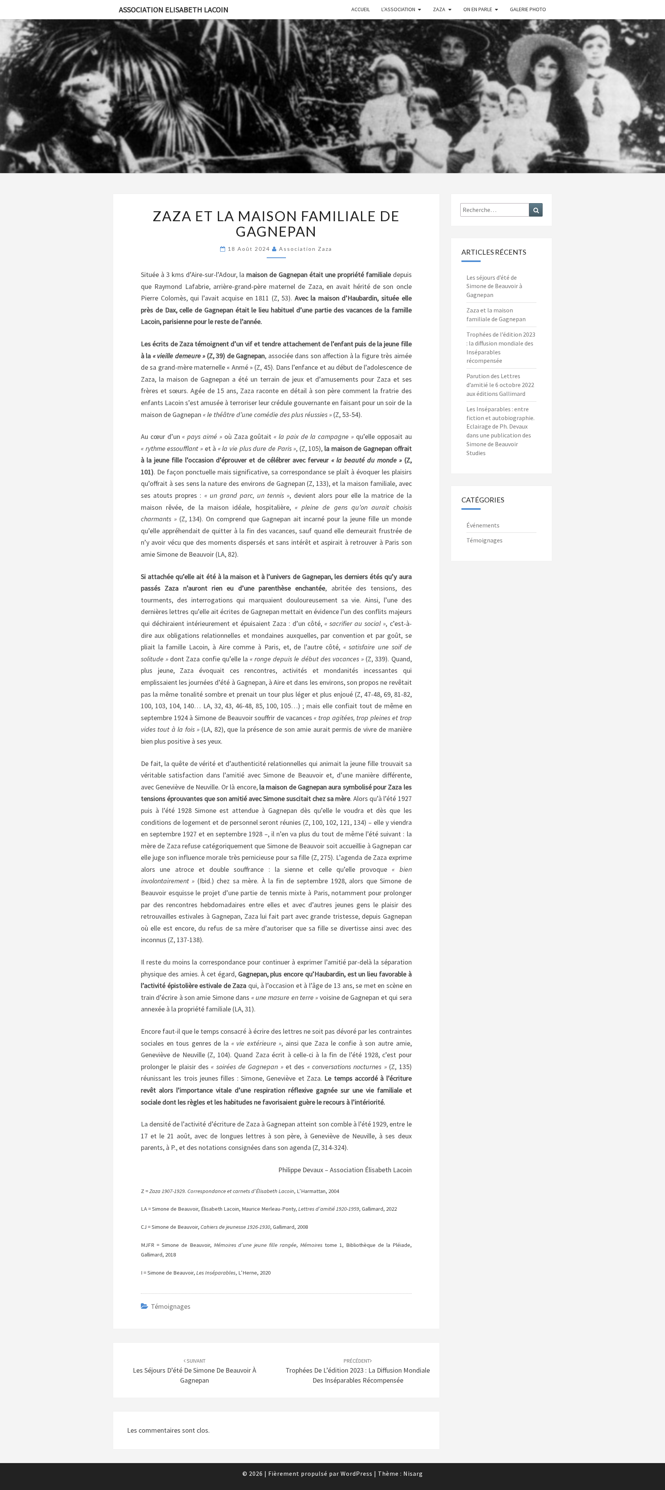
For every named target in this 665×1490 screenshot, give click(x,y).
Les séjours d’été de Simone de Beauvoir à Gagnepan (194, 1370)
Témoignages (170, 1306)
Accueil (360, 9)
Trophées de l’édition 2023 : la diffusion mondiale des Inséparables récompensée (358, 1370)
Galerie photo (528, 9)
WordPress (357, 1473)
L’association (398, 9)
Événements (483, 525)
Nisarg (413, 1473)
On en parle (477, 9)
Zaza (439, 9)
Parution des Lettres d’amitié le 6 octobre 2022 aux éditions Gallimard (500, 384)
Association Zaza (305, 248)
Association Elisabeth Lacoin (174, 9)
